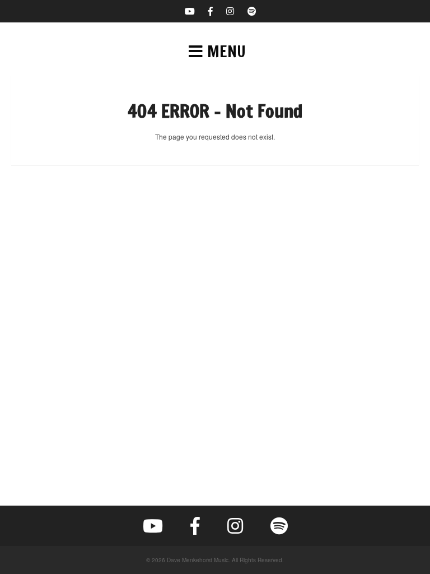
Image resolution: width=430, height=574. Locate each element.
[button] (215, 51)
